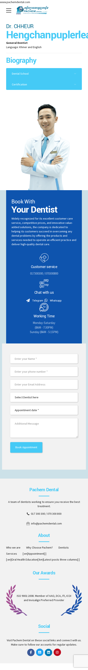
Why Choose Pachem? (39, 547)
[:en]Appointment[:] (34, 553)
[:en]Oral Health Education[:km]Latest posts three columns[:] (43, 559)
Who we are (13, 547)
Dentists (64, 547)
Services (11, 553)
